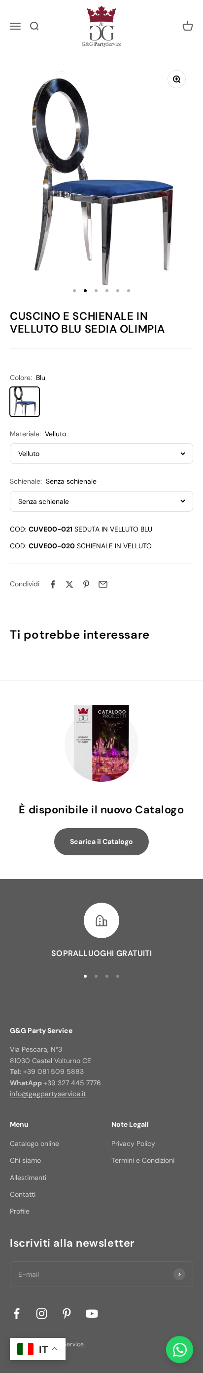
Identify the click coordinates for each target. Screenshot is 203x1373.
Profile (20, 1211)
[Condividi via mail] (103, 584)
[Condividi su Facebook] (52, 584)
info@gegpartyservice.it (48, 1093)
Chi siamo (25, 1160)
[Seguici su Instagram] (41, 1313)
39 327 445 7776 (74, 1082)
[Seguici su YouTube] (92, 1313)
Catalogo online (34, 1143)
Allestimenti (28, 1177)
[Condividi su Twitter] (69, 584)
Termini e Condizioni (142, 1160)
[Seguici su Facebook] (16, 1313)
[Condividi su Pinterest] (86, 584)
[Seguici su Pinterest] (66, 1313)
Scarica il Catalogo (101, 841)
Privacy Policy (133, 1143)
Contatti (22, 1194)
